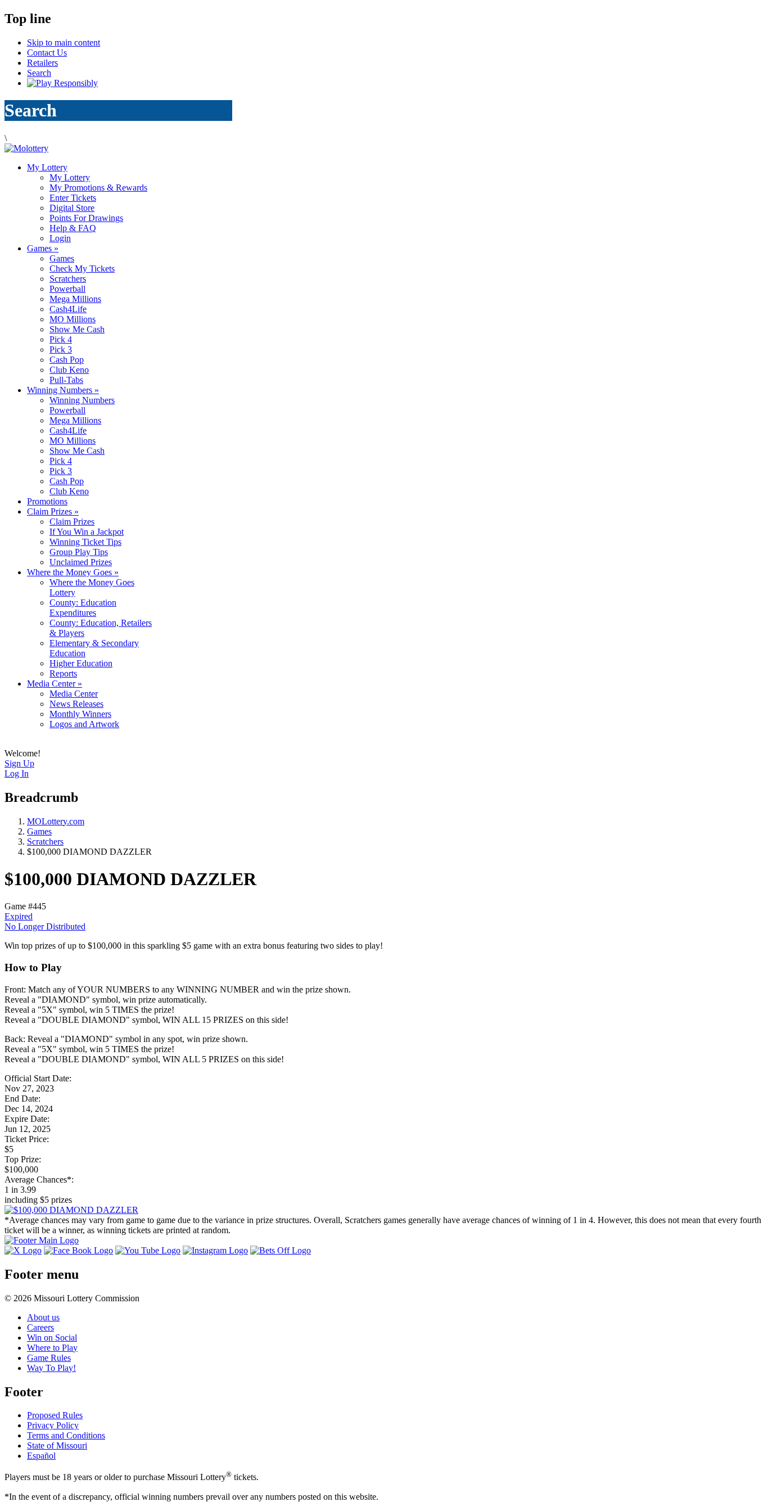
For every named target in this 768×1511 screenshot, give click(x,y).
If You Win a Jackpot (86, 531)
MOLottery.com (55, 821)
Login (60, 238)
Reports (63, 673)
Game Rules (49, 1358)
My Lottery (47, 167)
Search (39, 73)
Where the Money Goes (73, 572)
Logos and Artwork (84, 724)
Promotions (47, 501)
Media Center (54, 683)
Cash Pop (66, 359)
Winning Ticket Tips (85, 542)
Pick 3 (60, 349)
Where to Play (52, 1347)
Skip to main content (63, 42)
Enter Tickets (72, 197)
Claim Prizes (53, 511)
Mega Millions (75, 299)
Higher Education (80, 663)
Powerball (67, 289)
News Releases (76, 704)
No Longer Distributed (44, 926)
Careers (40, 1327)
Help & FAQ (72, 228)
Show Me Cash (77, 329)
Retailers (42, 62)
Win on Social (52, 1337)
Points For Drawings (86, 218)
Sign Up (19, 763)
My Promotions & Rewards (98, 187)
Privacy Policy (53, 1425)
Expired (18, 916)
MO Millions (72, 319)
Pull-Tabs (66, 380)
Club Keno (69, 370)
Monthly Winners (80, 714)
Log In (16, 773)
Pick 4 (60, 339)
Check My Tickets (82, 268)
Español (41, 1455)
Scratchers (67, 278)
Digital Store (71, 208)
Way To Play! (51, 1368)
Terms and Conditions (66, 1435)
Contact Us (47, 52)
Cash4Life (68, 309)
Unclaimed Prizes (80, 562)
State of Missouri (57, 1445)
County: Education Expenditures (82, 607)
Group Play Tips (78, 552)
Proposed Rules (55, 1415)
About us (43, 1317)
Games (42, 248)
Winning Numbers (63, 390)
